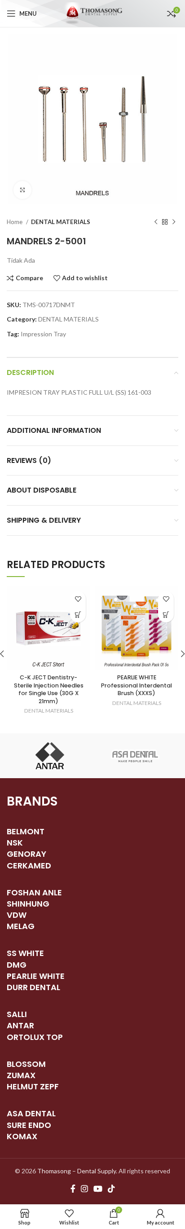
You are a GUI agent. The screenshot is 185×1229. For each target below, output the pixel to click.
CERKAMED (29, 865)
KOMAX (22, 1136)
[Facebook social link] (73, 1188)
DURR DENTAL (33, 987)
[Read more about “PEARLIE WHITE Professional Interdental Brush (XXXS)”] (166, 614)
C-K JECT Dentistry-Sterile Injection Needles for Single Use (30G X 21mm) (49, 689)
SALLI (17, 1014)
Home (15, 221)
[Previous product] (155, 222)
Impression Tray (43, 334)
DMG (16, 964)
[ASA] (135, 755)
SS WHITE (25, 953)
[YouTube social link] (98, 1188)
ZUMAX (21, 1075)
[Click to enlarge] (22, 190)
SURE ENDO (29, 1125)
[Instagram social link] (84, 1188)
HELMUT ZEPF (33, 1086)
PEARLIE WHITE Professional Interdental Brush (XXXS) (136, 685)
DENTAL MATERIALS (60, 221)
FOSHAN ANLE (34, 892)
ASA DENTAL (31, 1113)
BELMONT (25, 831)
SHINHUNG (28, 903)
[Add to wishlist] (78, 599)
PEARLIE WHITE (36, 976)
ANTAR (20, 1025)
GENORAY (26, 853)
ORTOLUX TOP (35, 1037)
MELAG (21, 926)
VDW (16, 915)
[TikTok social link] (111, 1188)
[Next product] (173, 222)
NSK (15, 842)
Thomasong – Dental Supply (76, 1171)
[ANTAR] (49, 755)
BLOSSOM (26, 1064)
